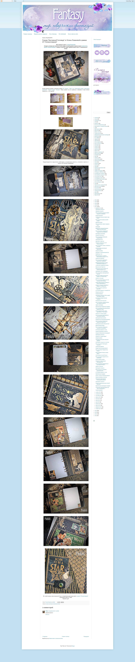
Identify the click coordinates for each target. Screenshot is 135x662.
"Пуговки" (58, 89)
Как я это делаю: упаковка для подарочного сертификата (102, 231)
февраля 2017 (99, 406)
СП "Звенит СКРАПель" (99, 172)
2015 (96, 412)
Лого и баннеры (53, 34)
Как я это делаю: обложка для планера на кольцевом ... (101, 328)
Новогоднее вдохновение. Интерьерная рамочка (101, 379)
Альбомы (96, 117)
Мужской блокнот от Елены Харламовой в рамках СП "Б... (102, 256)
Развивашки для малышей (101, 300)
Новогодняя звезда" (79, 88)
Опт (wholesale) (62, 34)
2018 (96, 205)
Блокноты (97, 123)
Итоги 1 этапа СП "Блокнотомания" (103, 375)
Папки (96, 166)
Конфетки (97, 147)
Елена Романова (71, 44)
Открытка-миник (99, 337)
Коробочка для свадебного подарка (103, 306)
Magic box (97, 194)
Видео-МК (97, 130)
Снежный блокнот (99, 293)
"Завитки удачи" (51, 89)
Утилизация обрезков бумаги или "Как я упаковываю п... (102, 388)
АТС (95, 121)
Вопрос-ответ (97, 131)
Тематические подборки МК (100, 184)
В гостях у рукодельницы (99, 124)
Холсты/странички (98, 189)
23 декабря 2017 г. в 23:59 (54, 611)
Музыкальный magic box (100, 267)
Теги (95, 183)
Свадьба (96, 169)
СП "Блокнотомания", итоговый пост (103, 290)
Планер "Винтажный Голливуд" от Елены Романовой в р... (102, 283)
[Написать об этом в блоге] (59, 602)
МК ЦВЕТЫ (97, 154)
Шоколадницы (97, 193)
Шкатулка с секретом (100, 241)
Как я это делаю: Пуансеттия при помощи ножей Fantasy (102, 280)
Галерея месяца (98, 133)
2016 (96, 410)
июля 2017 (98, 398)
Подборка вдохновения (99, 167)
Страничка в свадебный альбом (102, 265)
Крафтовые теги (99, 254)
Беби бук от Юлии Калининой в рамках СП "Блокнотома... (102, 276)
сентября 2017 (99, 395)
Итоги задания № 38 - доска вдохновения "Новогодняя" (101, 311)
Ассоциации (97, 120)
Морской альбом (99, 222)
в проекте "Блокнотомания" (82, 596)
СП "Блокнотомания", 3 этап (101, 372)
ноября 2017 (98, 392)
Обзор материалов (98, 160)
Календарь (98, 226)
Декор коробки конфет (100, 325)
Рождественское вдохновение (102, 348)
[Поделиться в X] (60, 602)
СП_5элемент (97, 180)
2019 (96, 203)
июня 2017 (98, 400)
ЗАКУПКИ (96, 140)
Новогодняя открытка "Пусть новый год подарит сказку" (103, 296)
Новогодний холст (99, 239)
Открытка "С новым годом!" (101, 313)
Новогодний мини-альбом (101, 317)
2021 (96, 200)
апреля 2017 (98, 403)
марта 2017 (98, 405)
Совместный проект (49, 603)
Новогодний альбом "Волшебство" (102, 323)
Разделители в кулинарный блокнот (103, 319)
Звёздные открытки (99, 211)
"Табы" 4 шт (71, 88)
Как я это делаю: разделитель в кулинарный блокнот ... (102, 364)
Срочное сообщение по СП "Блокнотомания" (101, 243)
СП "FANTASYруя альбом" (100, 179)
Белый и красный (99, 215)
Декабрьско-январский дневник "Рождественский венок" (102, 229)
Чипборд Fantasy (98, 190)
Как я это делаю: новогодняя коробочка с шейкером (101, 261)
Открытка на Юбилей (100, 258)
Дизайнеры (97, 136)
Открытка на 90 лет (99, 292)
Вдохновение (97, 129)
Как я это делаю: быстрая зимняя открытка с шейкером (102, 213)
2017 (96, 206)
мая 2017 (98, 402)
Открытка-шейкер (99, 250)
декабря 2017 (98, 208)
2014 (96, 413)
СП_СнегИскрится (98, 182)
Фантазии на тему (56, 603)
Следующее (45, 636)
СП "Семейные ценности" (100, 174)
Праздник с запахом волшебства (102, 252)
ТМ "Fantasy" (65, 88)
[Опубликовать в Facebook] (62, 602)
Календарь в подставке (100, 233)
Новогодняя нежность (100, 209)
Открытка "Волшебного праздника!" (103, 333)
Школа (96, 192)
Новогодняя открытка (100, 334)
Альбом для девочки (100, 346)
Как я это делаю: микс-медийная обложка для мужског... (102, 316)
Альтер (96, 119)
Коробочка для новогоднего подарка (103, 385)
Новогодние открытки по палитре (102, 342)
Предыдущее (86, 636)
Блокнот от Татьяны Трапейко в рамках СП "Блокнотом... (102, 286)
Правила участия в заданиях (40, 34)
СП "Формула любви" (99, 177)
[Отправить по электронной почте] (58, 602)
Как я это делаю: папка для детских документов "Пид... (103, 309)
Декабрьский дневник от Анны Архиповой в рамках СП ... (102, 263)
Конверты (97, 146)
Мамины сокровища (99, 152)
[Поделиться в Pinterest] (63, 602)
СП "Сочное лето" (98, 176)
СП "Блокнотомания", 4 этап (101, 329)
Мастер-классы (98, 153)
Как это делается (98, 143)
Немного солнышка (99, 278)
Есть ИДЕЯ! (97, 137)
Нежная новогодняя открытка (102, 331)
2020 (96, 201)
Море (96, 156)
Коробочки (97, 149)
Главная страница (27, 34)
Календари (97, 144)
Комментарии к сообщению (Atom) (56, 638)
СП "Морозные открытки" (100, 173)
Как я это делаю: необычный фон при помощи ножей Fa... (102, 303)
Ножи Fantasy (97, 159)
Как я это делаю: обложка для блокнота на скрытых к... (101, 322)
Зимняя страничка (99, 366)
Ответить (47, 614)
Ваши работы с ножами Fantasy (101, 126)
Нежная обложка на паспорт (101, 377)
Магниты (96, 150)
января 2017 (98, 408)
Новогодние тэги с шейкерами (102, 271)
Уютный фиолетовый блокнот (102, 355)
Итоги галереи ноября (100, 359)
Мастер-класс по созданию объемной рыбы (101, 370)
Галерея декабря (99, 390)
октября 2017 (98, 393)
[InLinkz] (94, 420)
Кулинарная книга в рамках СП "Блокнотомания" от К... (102, 269)
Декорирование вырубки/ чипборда (102, 134)
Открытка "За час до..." (100, 235)
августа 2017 (98, 397)
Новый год (97, 157)
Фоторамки (97, 187)
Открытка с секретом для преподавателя (101, 362)
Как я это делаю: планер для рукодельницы (101, 237)
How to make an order (73, 34)
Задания (96, 139)
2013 (96, 415)
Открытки (96, 163)
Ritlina (47, 611)
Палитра (96, 164)
